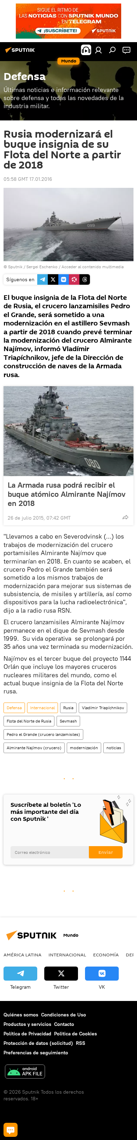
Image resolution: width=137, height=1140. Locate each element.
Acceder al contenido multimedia (92, 266)
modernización (84, 747)
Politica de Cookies (75, 1033)
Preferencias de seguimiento (36, 1052)
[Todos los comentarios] (11, 1130)
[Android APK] (25, 1072)
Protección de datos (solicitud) (38, 1043)
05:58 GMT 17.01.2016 (28, 179)
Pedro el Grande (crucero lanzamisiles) (43, 734)
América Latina (22, 954)
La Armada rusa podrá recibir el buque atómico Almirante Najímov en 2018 (66, 494)
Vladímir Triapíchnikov (103, 707)
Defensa (14, 707)
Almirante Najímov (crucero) (34, 747)
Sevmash (68, 721)
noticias (113, 747)
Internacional (42, 707)
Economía (106, 954)
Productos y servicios (27, 1024)
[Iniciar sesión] (98, 50)
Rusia (68, 707)
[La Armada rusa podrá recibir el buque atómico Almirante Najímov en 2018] (68, 431)
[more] (125, 517)
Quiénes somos (21, 1014)
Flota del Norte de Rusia (29, 721)
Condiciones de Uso (63, 1014)
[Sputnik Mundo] (21, 53)
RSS (80, 1043)
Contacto (64, 1024)
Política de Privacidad (27, 1033)
